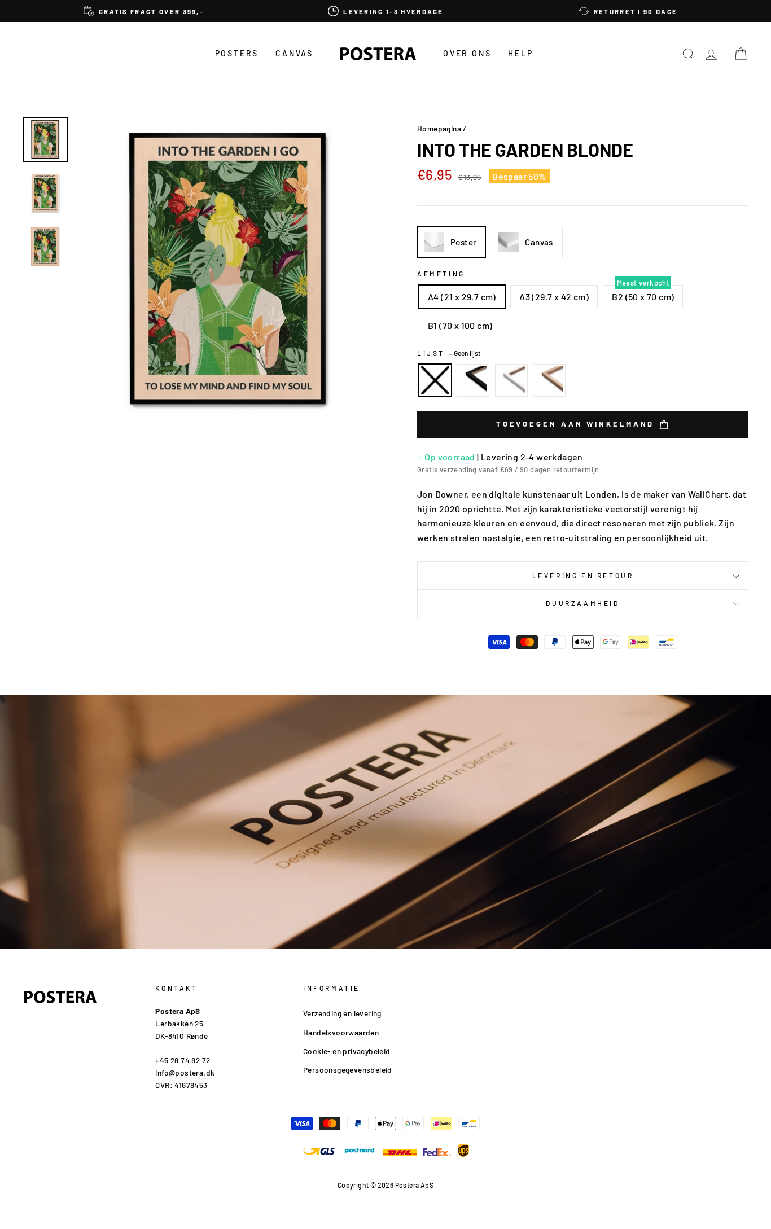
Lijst (448, 353)
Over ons (467, 53)
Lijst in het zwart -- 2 (473, 380)
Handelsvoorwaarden (341, 1032)
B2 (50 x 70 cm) (643, 296)
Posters (237, 53)
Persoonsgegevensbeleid (347, 1069)
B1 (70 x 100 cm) (460, 325)
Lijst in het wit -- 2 (511, 380)
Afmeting (441, 274)
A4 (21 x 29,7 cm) (462, 296)
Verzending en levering (342, 1013)
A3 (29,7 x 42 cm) (554, 296)
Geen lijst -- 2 (435, 380)
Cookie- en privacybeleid (347, 1051)
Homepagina (439, 128)
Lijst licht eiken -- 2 (549, 380)
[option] (144, 11)
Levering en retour (583, 576)
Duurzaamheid (582, 603)
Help (520, 53)
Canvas (294, 53)
